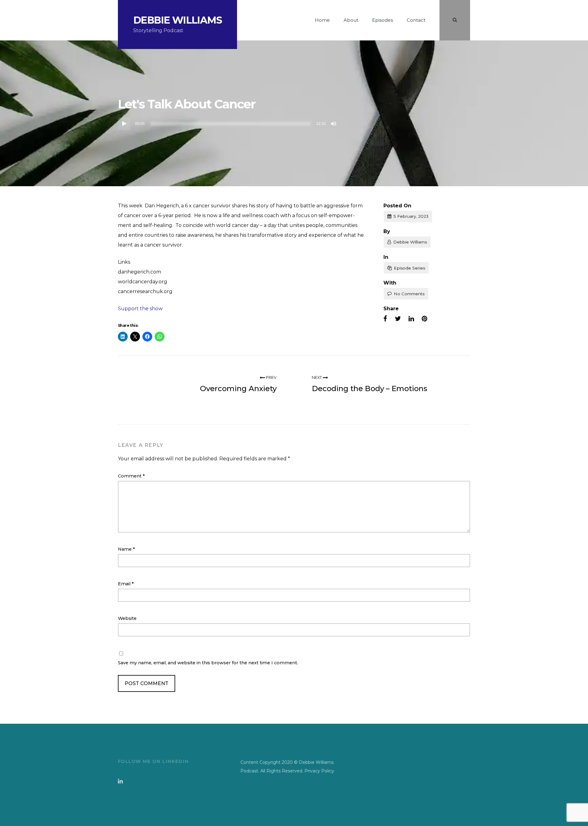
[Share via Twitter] (398, 318)
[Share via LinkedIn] (411, 318)
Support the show (140, 308)
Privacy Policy (319, 771)
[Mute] (334, 124)
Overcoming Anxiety (238, 388)
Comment (131, 476)
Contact (416, 20)
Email (126, 583)
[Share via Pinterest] (424, 318)
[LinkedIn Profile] (120, 781)
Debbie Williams (177, 20)
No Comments (409, 293)
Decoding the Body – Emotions (369, 388)
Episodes (382, 20)
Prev (271, 377)
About (351, 20)
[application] (228, 124)
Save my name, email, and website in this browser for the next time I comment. (208, 663)
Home (322, 20)
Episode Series (409, 268)
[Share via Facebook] (385, 318)
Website (127, 618)
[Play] (124, 124)
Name (126, 549)
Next (317, 377)
